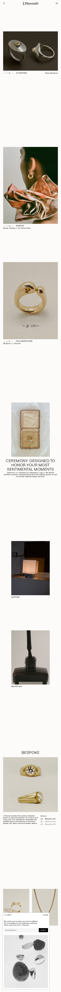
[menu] (4, 3)
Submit (43, 930)
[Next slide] (12, 73)
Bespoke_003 (50, 824)
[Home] (30, 3)
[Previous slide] (4, 73)
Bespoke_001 (50, 819)
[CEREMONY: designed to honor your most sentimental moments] (30, 429)
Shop (56, 226)
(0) (57, 3)
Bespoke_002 (50, 821)
